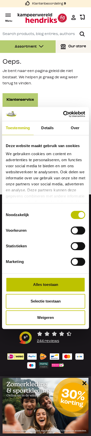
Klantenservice (20, 100)
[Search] (82, 34)
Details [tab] (47, 128)
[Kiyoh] (45, 337)
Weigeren (45, 317)
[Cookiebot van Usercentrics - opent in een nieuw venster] (64, 114)
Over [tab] (75, 128)
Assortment (26, 47)
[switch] (78, 230)
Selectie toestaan (46, 301)
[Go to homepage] (42, 18)
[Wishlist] (82, 17)
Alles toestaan (45, 284)
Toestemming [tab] (18, 128)
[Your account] (73, 17)
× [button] (83, 383)
